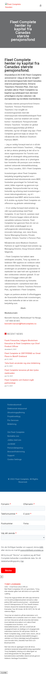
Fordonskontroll (14, 405)
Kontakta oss (13, 436)
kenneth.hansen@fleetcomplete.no (20, 324)
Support (10, 455)
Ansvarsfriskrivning (16, 451)
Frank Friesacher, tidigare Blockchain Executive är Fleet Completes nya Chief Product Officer (22, 343)
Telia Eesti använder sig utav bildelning (22, 363)
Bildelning (11, 424)
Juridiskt (11, 444)
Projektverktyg (13, 416)
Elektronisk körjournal (17, 408)
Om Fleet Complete (15, 432)
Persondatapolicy (15, 448)
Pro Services (13, 420)
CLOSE (4, 673)
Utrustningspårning (16, 412)
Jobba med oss (14, 440)
